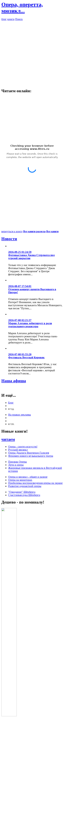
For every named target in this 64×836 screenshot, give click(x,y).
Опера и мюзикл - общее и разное (27, 476)
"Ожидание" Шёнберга (21, 491)
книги (11, 19)
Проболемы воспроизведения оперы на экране (35, 483)
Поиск (19, 19)
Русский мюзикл (18, 449)
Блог (11, 402)
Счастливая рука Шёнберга (24, 495)
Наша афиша (13, 381)
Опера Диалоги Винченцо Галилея (28, 452)
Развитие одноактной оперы (24, 486)
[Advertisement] (32, 53)
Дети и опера (16, 464)
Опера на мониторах (20, 479)
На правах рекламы (19, 414)
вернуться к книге (12, 231)
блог (4, 19)
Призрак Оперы (17, 461)
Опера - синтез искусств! (22, 446)
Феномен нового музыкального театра (30, 455)
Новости (9, 238)
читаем (8, 439)
